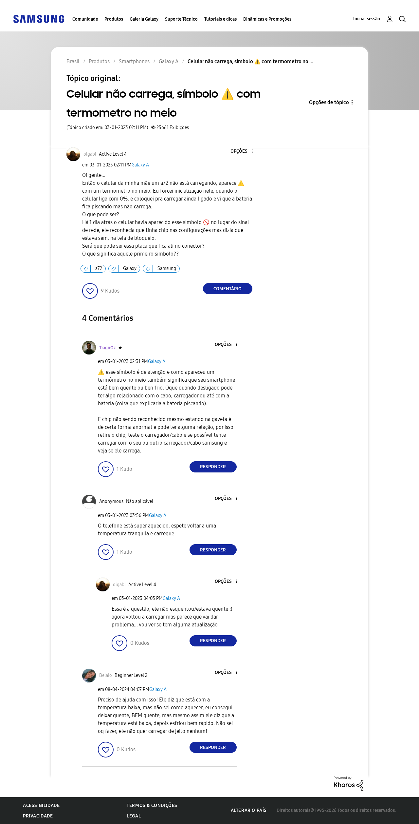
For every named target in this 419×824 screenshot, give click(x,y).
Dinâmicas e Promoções (267, 19)
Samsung (166, 268)
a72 (98, 268)
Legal (134, 816)
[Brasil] (38, 18)
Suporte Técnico (181, 19)
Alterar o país (249, 810)
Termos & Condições (152, 805)
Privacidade (38, 816)
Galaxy (130, 268)
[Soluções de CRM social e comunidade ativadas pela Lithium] (348, 783)
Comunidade (85, 19)
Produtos (113, 19)
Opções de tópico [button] (329, 102)
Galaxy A (140, 165)
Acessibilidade (41, 805)
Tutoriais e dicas (220, 19)
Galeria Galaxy (144, 19)
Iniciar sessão (366, 19)
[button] (240, 151)
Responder (213, 466)
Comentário (227, 289)
